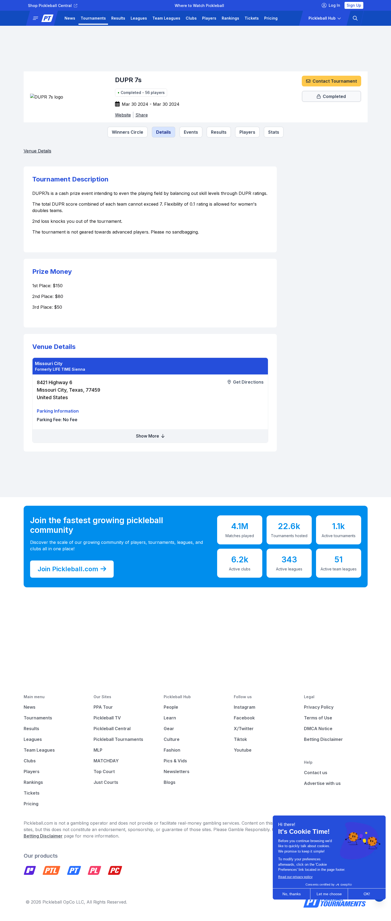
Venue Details (37, 151)
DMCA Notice (318, 728)
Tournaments (93, 18)
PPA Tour (103, 707)
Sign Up (354, 5)
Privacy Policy (318, 707)
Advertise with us (322, 783)
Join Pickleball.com (68, 569)
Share (141, 115)
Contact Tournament (335, 81)
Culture (172, 739)
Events (191, 132)
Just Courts (106, 782)
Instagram (244, 707)
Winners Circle (127, 132)
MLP (98, 750)
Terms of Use (318, 717)
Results (118, 18)
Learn (170, 717)
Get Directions (248, 382)
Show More (148, 436)
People (171, 707)
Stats (273, 132)
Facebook (244, 717)
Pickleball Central (112, 728)
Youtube (243, 750)
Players (209, 18)
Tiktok (240, 739)
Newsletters (176, 771)
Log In (334, 5)
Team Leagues (166, 18)
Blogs (169, 782)
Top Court (104, 771)
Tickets (252, 18)
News (69, 18)
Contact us (315, 772)
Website (123, 115)
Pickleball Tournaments (118, 739)
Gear (169, 728)
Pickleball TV (107, 717)
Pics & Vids (175, 760)
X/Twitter (244, 728)
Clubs (191, 18)
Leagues (139, 18)
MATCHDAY (106, 760)
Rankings (230, 18)
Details (163, 132)
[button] (43, 18)
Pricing (271, 18)
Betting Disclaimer (323, 739)
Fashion (172, 750)
